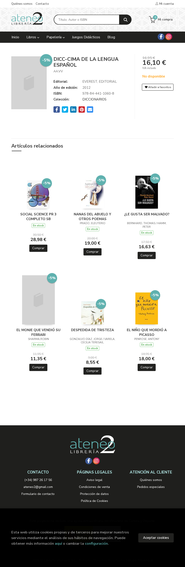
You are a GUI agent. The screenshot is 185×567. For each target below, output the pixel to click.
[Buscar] (125, 20)
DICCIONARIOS (94, 99)
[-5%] (38, 194)
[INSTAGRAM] (168, 36)
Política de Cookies (94, 501)
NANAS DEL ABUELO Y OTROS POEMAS (92, 216)
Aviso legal (94, 480)
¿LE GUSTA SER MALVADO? (146, 214)
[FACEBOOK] (161, 36)
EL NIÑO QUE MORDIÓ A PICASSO (147, 332)
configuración (96, 543)
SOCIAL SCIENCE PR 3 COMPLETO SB (38, 216)
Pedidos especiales (151, 487)
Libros (31, 37)
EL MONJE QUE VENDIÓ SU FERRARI (38, 332)
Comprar (38, 248)
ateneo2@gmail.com (38, 487)
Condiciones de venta (94, 487)
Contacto (42, 4)
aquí (58, 543)
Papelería (54, 37)
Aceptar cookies (156, 537)
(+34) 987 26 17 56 (38, 480)
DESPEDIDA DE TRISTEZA (92, 330)
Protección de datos (94, 494)
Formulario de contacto (38, 494)
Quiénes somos (21, 4)
